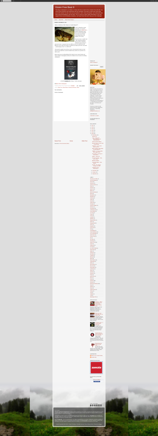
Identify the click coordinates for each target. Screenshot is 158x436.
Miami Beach (65, 87)
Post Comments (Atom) (64, 143)
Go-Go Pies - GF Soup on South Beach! (97, 154)
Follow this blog (96, 381)
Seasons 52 (94, 136)
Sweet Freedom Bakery (96, 141)
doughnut (92, 226)
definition (92, 218)
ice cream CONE (93, 248)
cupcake (91, 217)
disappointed (92, 223)
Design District (93, 220)
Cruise (91, 215)
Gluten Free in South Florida (96, 355)
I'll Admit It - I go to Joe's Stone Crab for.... (97, 146)
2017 (92, 125)
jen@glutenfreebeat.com (95, 110)
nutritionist (92, 268)
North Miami (92, 267)
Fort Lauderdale (93, 233)
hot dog (91, 246)
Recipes (91, 282)
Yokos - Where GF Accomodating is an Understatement (96, 139)
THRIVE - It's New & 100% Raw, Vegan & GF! (97, 152)
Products (92, 280)
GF (90, 237)
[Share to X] (81, 85)
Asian (91, 186)
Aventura (92, 187)
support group (93, 289)
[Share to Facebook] (83, 85)
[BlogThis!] (80, 85)
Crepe (91, 214)
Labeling (91, 255)
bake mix (92, 189)
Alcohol (91, 181)
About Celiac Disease (69, 19)
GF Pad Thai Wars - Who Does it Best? (97, 158)
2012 (92, 130)
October (94, 172)
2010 (92, 133)
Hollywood (92, 245)
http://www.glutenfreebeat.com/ (68, 419)
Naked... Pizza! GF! (96, 156)
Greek (91, 243)
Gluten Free (60, 87)
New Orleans (92, 264)
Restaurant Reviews (72, 87)
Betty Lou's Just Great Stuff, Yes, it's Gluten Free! (99, 314)
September (94, 173)
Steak (78, 87)
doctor (91, 224)
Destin (91, 221)
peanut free (92, 276)
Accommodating (93, 180)
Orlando (91, 271)
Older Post (84, 141)
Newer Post (58, 141)
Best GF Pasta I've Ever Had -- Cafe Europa (97, 144)
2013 (92, 128)
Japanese (92, 252)
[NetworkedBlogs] (96, 379)
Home (56, 19)
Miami (91, 258)
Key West (92, 254)
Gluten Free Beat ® (64, 7)
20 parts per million (94, 178)
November (94, 170)
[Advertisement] (71, 130)
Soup (91, 285)
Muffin (91, 262)
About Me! (61, 19)
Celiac (91, 199)
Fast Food (92, 227)
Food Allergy (92, 230)
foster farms (92, 234)
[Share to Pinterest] (84, 85)
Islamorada (92, 249)
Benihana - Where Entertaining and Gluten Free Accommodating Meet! (98, 303)
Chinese (91, 206)
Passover (92, 273)
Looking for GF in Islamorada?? (95, 168)
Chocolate (92, 208)
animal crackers (93, 184)
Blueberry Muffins (95, 160)
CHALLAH (92, 202)
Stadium (91, 286)
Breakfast (92, 196)
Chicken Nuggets (93, 205)
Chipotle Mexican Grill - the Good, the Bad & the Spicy (99, 334)
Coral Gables (92, 211)
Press (91, 279)
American (92, 183)
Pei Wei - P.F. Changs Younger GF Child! (96, 165)
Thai (91, 292)
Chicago (91, 203)
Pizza (91, 277)
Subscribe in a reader (94, 115)
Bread (91, 193)
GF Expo (92, 239)
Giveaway (92, 240)
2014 (92, 127)
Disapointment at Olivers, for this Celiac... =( (98, 344)
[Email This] (79, 85)
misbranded (92, 261)
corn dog (92, 212)
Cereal (91, 200)
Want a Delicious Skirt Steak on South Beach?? (97, 149)
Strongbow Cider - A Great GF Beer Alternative (99, 323)
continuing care (93, 209)
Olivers (91, 270)
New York (92, 265)
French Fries (92, 236)
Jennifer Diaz (93, 357)
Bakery (91, 190)
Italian (91, 251)
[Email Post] (77, 85)
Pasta (91, 274)
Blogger (100, 424)
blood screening (93, 192)
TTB (91, 295)
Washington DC (93, 296)
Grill (84, 30)
